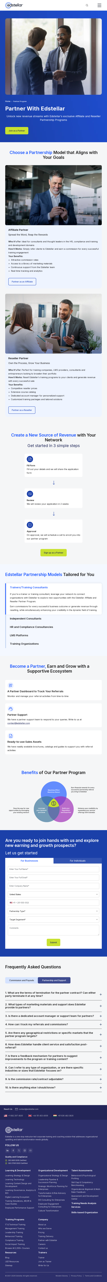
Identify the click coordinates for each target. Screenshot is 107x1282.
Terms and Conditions (93, 1276)
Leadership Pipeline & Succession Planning (48, 1180)
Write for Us (43, 1265)
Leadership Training (14, 1232)
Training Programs (14, 1219)
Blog (7, 1257)
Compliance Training (14, 1240)
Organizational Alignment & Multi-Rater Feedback (86, 1190)
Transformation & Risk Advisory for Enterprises (52, 1194)
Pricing (41, 1232)
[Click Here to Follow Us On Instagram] (24, 1150)
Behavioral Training (13, 1236)
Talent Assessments (81, 1170)
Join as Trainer (44, 1261)
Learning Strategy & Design (17, 1175)
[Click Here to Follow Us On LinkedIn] (7, 1150)
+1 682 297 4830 (15, 1116)
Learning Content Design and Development (18, 1184)
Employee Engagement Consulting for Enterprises (49, 1205)
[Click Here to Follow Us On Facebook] (13, 1150)
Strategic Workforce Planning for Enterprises (53, 1187)
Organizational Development (53, 1170)
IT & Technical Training (15, 1224)
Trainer (41, 1257)
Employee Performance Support (19, 1208)
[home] (14, 5)
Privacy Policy (76, 1276)
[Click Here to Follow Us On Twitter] (19, 1150)
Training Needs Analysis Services (83, 1205)
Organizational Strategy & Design (53, 1175)
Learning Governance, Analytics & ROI (20, 1191)
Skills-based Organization (84, 1212)
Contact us (43, 1248)
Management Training (14, 1228)
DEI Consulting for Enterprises (51, 1200)
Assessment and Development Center (84, 1197)
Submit (53, 942)
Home (7, 101)
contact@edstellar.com (28, 1109)
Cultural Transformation (48, 1211)
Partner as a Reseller (22, 410)
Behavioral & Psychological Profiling (83, 1177)
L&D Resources (12, 1261)
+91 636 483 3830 (65, 1116)
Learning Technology (14, 1179)
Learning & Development (18, 1170)
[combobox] (13, 903)
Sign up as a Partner (53, 552)
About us (42, 1224)
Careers (41, 1244)
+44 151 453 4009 (40, 1116)
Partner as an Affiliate (22, 281)
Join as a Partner (17, 130)
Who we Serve (45, 1228)
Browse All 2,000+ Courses (17, 1248)
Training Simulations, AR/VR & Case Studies (18, 1202)
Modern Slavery (62, 1276)
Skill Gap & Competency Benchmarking (82, 1183)
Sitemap (8, 1265)
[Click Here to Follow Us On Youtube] (30, 1150)
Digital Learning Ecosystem (17, 1197)
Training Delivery (45, 1236)
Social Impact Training (15, 1244)
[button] (87, 5)
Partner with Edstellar (47, 1240)
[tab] (53, 599)
